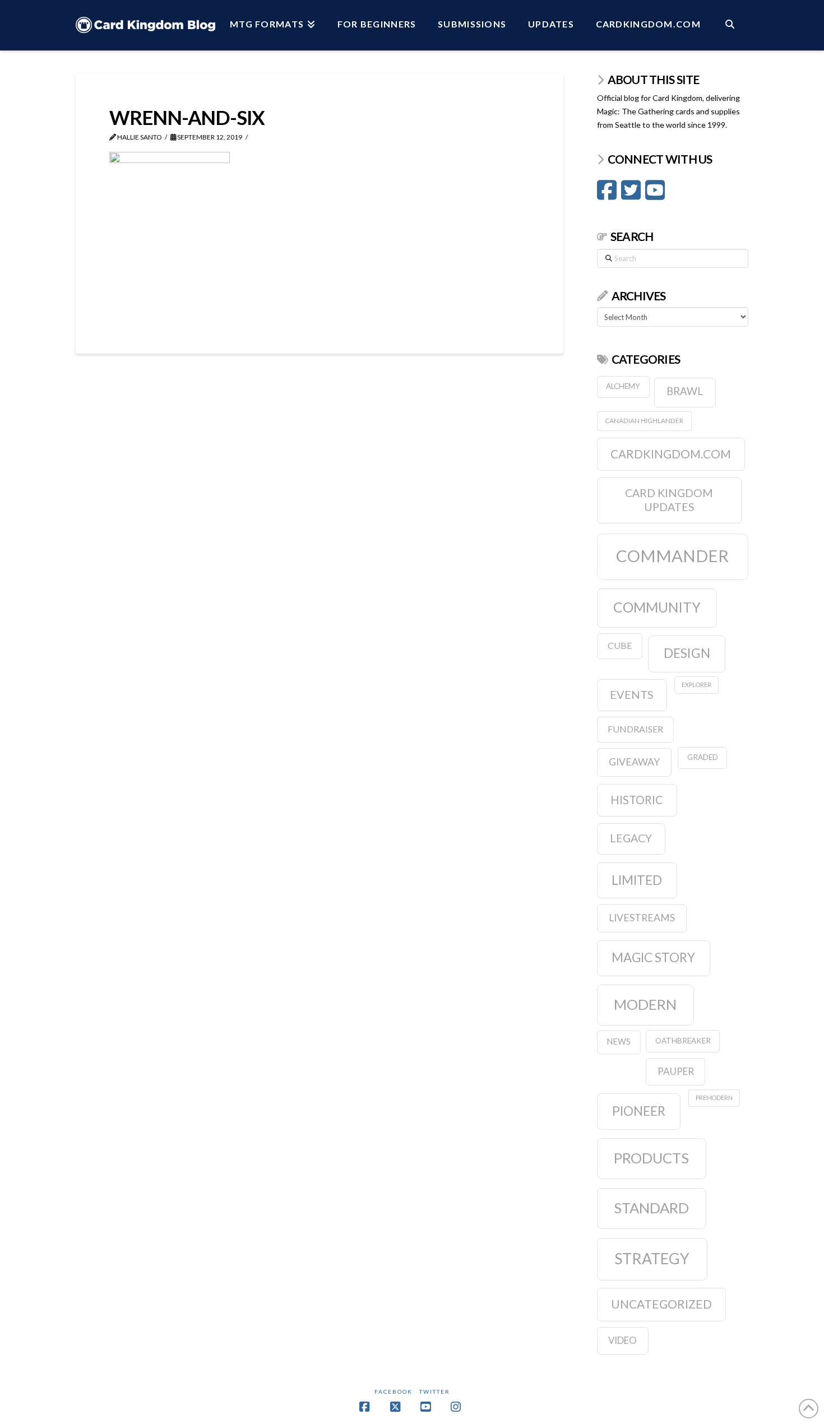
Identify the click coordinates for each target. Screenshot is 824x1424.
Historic (636, 799)
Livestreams (642, 918)
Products (651, 1157)
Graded (702, 757)
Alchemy (623, 386)
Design (687, 653)
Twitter (434, 1391)
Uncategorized (661, 1304)
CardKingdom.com (670, 454)
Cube (620, 645)
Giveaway (634, 762)
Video (622, 1340)
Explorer (696, 684)
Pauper (676, 1071)
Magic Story (653, 957)
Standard (651, 1207)
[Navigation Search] (729, 25)
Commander (672, 555)
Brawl (684, 391)
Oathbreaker (683, 1040)
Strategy (651, 1259)
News (619, 1041)
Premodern (714, 1097)
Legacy (631, 838)
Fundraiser (635, 728)
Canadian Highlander (644, 420)
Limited (637, 880)
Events (632, 694)
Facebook (393, 1391)
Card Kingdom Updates (669, 500)
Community (657, 607)
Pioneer (638, 1111)
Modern (645, 1004)
